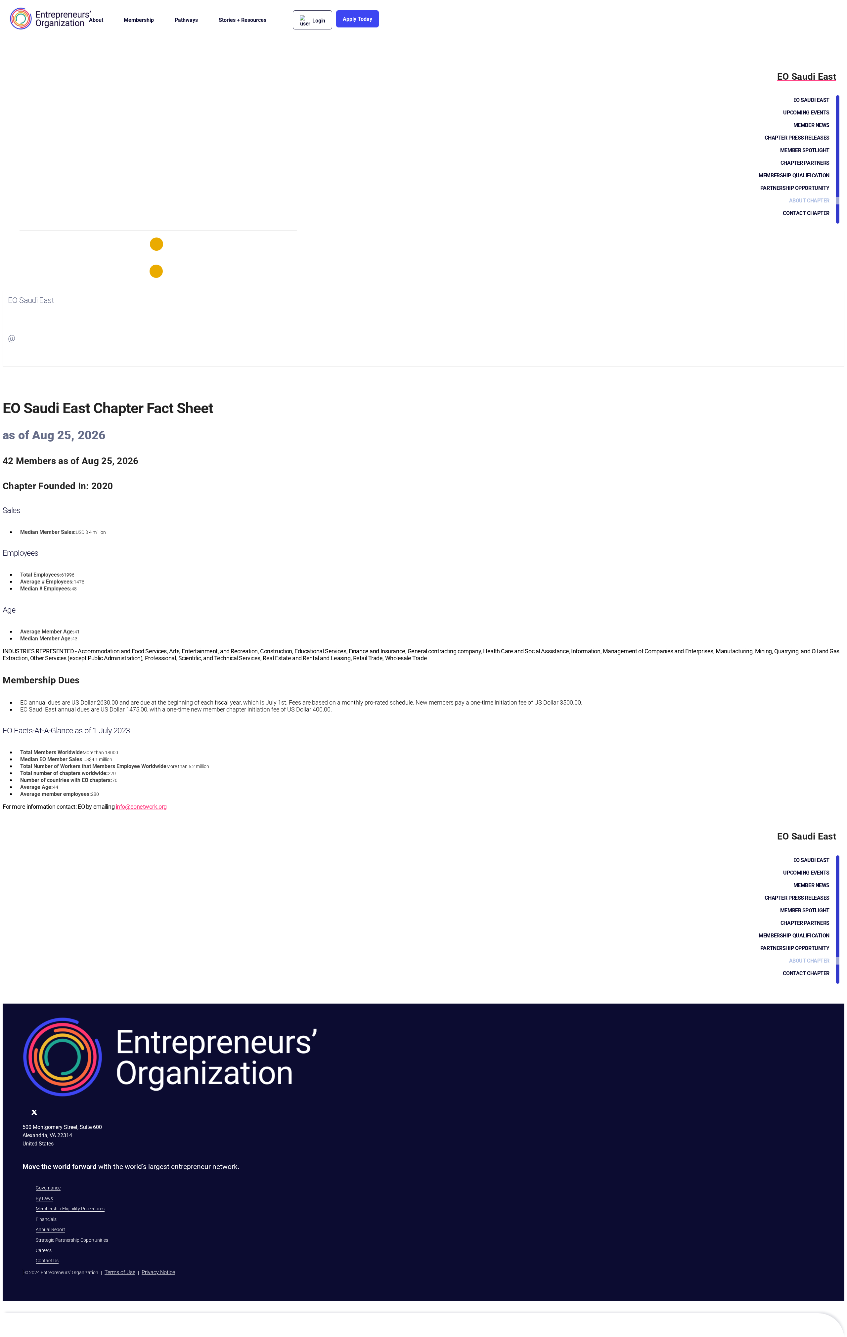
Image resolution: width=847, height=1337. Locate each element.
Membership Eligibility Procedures (70, 1208)
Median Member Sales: (48, 532)
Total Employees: (40, 575)
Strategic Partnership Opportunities (72, 1240)
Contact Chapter (806, 213)
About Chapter (809, 200)
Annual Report (50, 1229)
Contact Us (47, 1260)
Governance (48, 1187)
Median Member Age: (46, 638)
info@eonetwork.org (141, 806)
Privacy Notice (158, 1272)
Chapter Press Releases (797, 138)
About (96, 20)
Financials (46, 1219)
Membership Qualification (794, 175)
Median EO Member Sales (51, 759)
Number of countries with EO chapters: (66, 780)
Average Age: (36, 787)
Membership (139, 20)
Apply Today (357, 19)
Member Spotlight (804, 150)
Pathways (186, 20)
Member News (811, 125)
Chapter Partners (804, 163)
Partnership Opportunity (794, 188)
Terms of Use (120, 1272)
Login (318, 21)
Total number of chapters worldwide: (64, 773)
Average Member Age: (47, 631)
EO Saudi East (811, 100)
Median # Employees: (45, 588)
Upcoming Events (806, 112)
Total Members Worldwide (51, 752)
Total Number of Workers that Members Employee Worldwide (93, 766)
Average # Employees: (47, 582)
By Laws (44, 1198)
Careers (44, 1250)
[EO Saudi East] (156, 244)
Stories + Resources (242, 20)
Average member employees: (55, 794)
